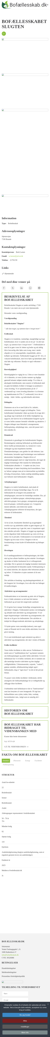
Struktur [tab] (6, 761)
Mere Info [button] (25, 1032)
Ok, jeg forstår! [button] (25, 1015)
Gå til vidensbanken (15, 747)
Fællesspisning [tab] (8, 765)
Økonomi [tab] (16, 761)
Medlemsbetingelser (9, 972)
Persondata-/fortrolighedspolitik (13, 976)
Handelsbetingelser (9, 968)
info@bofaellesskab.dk (10, 955)
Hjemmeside (9, 274)
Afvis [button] (25, 1021)
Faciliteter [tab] (38, 761)
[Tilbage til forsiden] (24, 4)
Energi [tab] (27, 761)
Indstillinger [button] (25, 1026)
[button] (47, 4)
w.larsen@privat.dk (16, 256)
